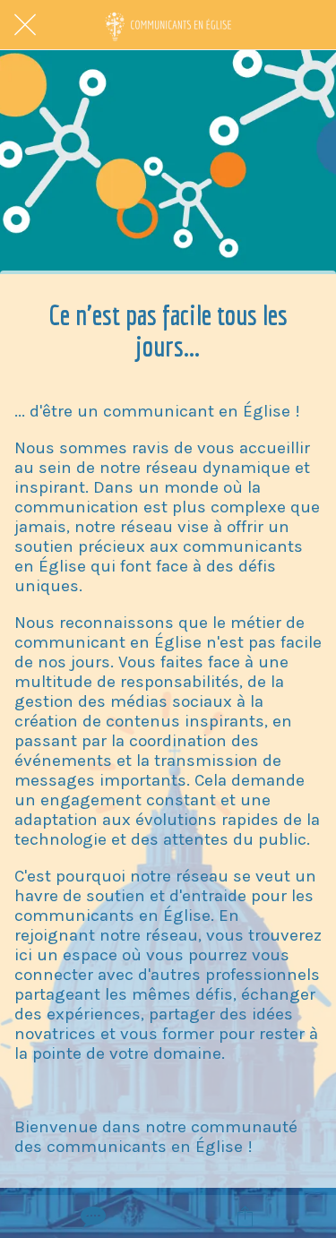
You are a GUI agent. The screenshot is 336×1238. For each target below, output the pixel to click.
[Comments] (91, 1216)
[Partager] (244, 1216)
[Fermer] (25, 25)
